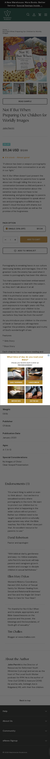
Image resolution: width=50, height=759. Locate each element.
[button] (16, 376)
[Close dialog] (48, 355)
